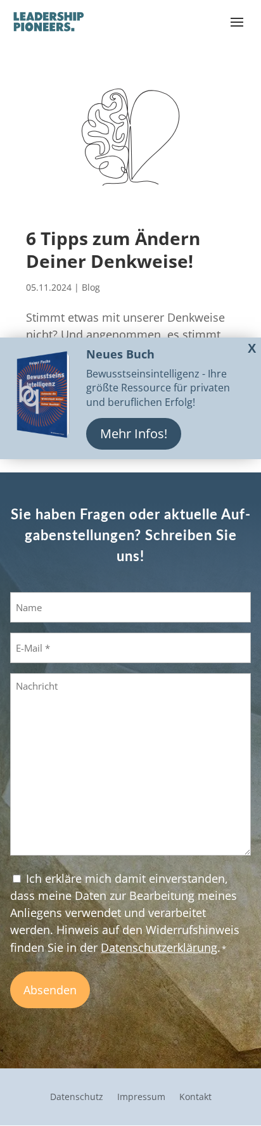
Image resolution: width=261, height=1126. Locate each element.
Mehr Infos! (133, 433)
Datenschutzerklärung (159, 947)
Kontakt (195, 1097)
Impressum (141, 1097)
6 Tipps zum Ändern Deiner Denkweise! (113, 249)
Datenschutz (76, 1097)
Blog (91, 287)
